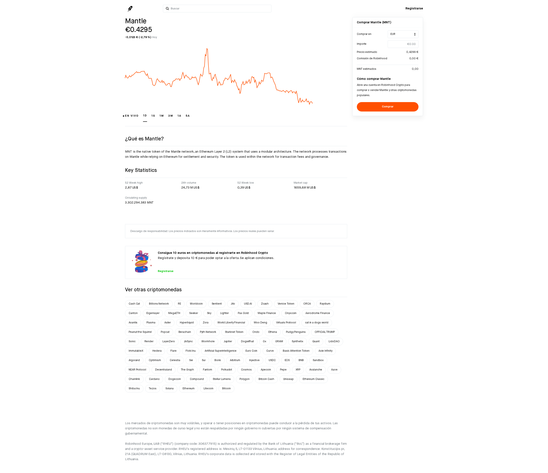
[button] (132, 118)
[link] (414, 8)
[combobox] (220, 8)
